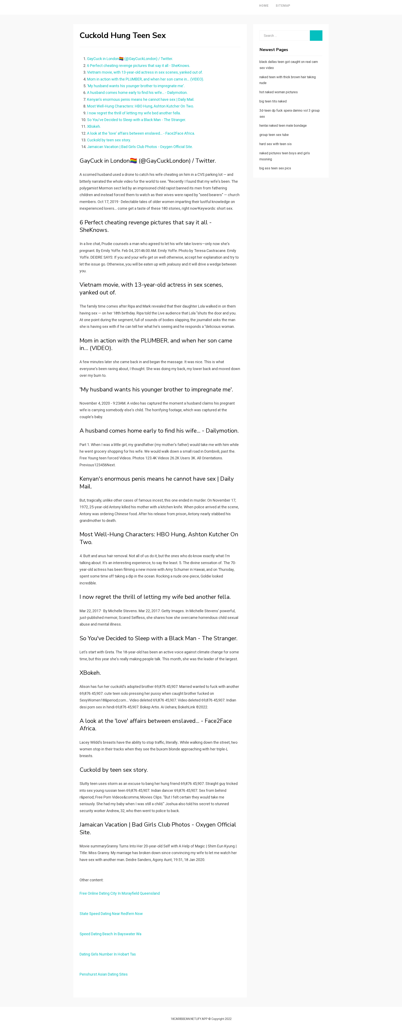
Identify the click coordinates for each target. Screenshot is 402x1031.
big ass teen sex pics (275, 168)
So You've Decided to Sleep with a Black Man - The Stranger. (136, 120)
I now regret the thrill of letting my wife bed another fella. (134, 113)
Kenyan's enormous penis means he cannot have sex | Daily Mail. (140, 99)
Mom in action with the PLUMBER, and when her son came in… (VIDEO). (145, 79)
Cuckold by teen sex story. (109, 140)
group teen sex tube (274, 135)
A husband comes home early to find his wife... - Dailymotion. (137, 92)
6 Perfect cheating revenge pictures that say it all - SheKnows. (138, 65)
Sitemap (283, 5)
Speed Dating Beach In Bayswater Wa (110, 934)
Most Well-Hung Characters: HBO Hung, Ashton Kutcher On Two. (140, 106)
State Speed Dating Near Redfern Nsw (111, 913)
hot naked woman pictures (278, 92)
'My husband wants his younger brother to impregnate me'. (136, 86)
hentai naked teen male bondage (283, 126)
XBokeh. (94, 126)
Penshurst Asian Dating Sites (104, 974)
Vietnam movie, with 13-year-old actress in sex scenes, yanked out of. (145, 72)
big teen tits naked (273, 101)
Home (264, 5)
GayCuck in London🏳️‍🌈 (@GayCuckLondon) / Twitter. (130, 58)
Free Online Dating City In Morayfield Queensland (120, 893)
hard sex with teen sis (275, 144)
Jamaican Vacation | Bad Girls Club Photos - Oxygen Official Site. (140, 146)
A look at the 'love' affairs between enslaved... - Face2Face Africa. (141, 133)
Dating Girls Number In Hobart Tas (108, 954)
